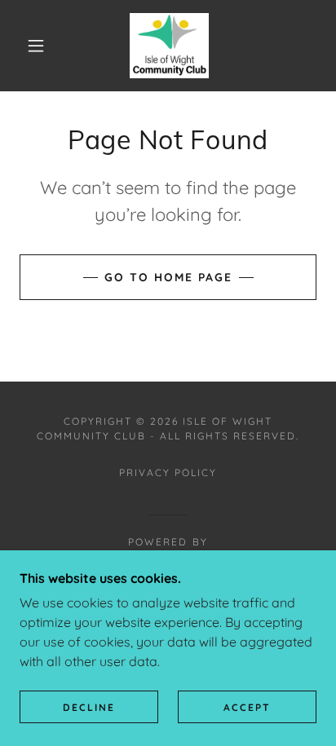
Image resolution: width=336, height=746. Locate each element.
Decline (89, 707)
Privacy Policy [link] (168, 472)
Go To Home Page (168, 277)
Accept (247, 707)
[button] (36, 45)
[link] (169, 45)
